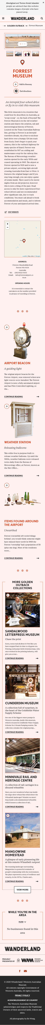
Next (37, 41)
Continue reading (13, 397)
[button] (24, 241)
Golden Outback (15, 26)
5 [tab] (26, 44)
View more (22, 889)
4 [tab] (24, 44)
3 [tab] (22, 44)
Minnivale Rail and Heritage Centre (21, 778)
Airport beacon (17, 363)
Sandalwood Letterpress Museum (22, 632)
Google (37, 256)
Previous (7, 41)
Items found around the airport (21, 523)
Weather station (17, 442)
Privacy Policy (22, 995)
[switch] (42, 18)
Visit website (13, 212)
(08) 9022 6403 (21, 273)
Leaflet (24, 256)
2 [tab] (20, 44)
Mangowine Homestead (15, 853)
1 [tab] (18, 44)
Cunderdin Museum (21, 703)
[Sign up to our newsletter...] (25, 971)
